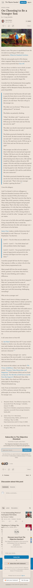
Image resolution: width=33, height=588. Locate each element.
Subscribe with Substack (18, 563)
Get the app (24, 580)
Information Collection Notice (17, 455)
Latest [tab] (7, 508)
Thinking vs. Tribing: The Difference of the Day (10, 526)
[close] (28, 530)
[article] (16, 517)
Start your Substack (12, 580)
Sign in (29, 2)
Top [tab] (3, 508)
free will (21, 64)
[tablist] (8, 487)
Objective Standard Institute (19, 55)
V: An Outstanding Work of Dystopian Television (10, 514)
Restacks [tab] (12, 487)
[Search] (30, 508)
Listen (29, 21)
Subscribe (23, 2)
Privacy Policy (19, 570)
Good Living (5, 7)
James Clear (5, 231)
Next (27, 475)
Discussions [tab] (14, 508)
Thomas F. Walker (16, 519)
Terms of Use (24, 454)
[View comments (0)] (9, 26)
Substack (8, 584)
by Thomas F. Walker (7, 517)
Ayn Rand (6, 342)
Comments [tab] (5, 487)
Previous (6, 475)
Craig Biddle (8, 20)
